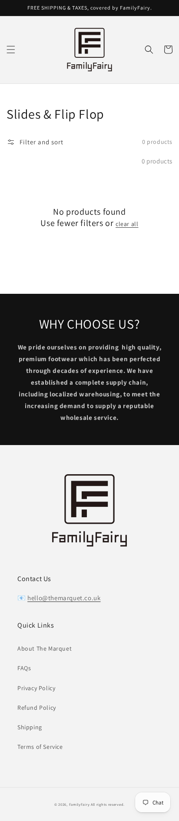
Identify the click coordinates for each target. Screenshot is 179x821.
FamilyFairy (79, 804)
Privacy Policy (36, 688)
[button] (10, 49)
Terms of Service (40, 747)
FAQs (24, 668)
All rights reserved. (108, 804)
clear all (127, 224)
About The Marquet (44, 648)
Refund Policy (36, 707)
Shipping (29, 727)
